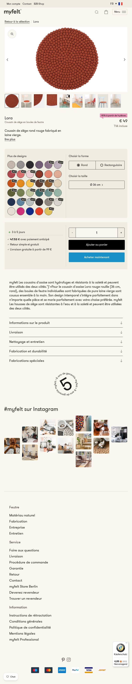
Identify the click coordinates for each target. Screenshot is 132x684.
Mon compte (13, 4)
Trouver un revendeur (25, 598)
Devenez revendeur (24, 592)
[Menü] (126, 644)
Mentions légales (22, 633)
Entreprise (17, 527)
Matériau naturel (22, 515)
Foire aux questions (24, 550)
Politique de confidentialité (30, 627)
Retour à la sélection (17, 22)
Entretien (16, 533)
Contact (27, 4)
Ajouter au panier (96, 245)
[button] (119, 12)
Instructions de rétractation (30, 615)
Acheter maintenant (96, 257)
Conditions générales (25, 621)
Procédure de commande (28, 562)
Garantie (16, 568)
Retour (14, 574)
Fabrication (18, 521)
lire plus (10, 139)
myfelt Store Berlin (23, 586)
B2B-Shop (39, 4)
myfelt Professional (24, 639)
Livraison (16, 556)
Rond (84, 165)
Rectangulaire (113, 165)
